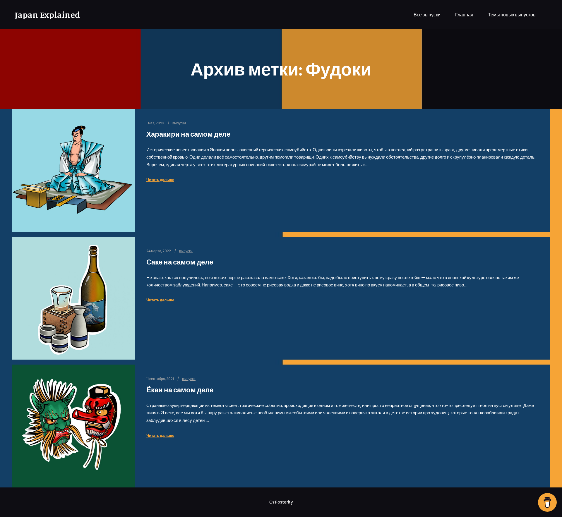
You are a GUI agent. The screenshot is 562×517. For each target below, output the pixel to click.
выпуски (179, 123)
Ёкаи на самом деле (179, 390)
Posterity (284, 502)
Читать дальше (160, 180)
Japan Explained (44, 14)
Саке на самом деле (179, 262)
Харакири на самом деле (188, 134)
